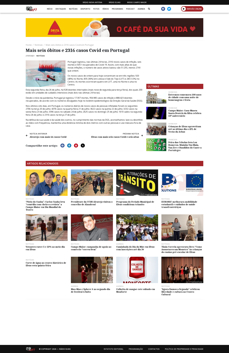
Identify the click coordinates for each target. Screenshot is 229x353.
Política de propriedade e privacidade (184, 349)
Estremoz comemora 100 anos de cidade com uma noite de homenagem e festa (184, 97)
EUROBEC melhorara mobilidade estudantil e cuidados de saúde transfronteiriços (179, 204)
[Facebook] (163, 9)
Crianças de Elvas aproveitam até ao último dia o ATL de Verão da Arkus (184, 129)
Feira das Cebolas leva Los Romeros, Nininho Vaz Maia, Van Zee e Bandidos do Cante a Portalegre (185, 146)
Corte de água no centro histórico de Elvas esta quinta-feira (46, 264)
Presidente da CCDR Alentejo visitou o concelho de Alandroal (92, 203)
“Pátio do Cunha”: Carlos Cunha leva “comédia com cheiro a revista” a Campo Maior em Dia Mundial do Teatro (45, 205)
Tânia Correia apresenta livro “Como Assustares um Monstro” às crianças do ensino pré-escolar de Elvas (181, 249)
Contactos (154, 349)
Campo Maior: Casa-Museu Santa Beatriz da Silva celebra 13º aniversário (184, 113)
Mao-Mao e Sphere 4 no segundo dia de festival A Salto (90, 290)
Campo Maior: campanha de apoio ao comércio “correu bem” (91, 248)
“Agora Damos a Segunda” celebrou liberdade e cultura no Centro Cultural (180, 292)
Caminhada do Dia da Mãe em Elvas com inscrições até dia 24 (135, 248)
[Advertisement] (174, 62)
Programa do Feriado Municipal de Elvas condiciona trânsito (135, 203)
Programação (136, 349)
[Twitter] (169, 9)
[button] (184, 8)
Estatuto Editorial (113, 349)
